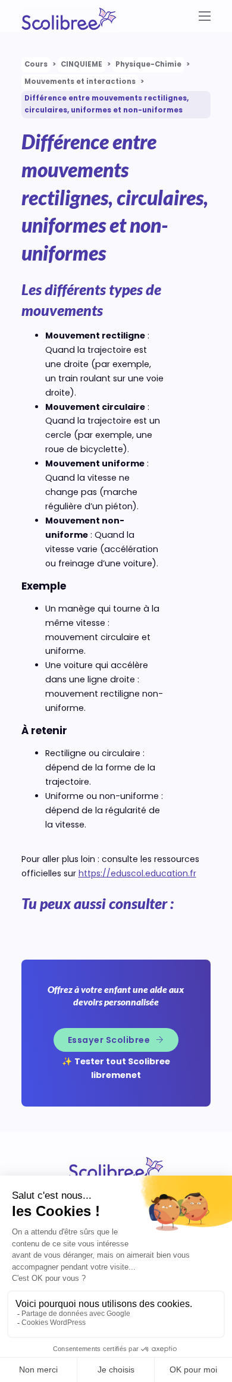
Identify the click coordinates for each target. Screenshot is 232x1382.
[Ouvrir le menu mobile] (205, 16)
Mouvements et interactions (80, 81)
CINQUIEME (81, 64)
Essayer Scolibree (109, 1040)
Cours (36, 64)
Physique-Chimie (148, 64)
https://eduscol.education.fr (137, 873)
